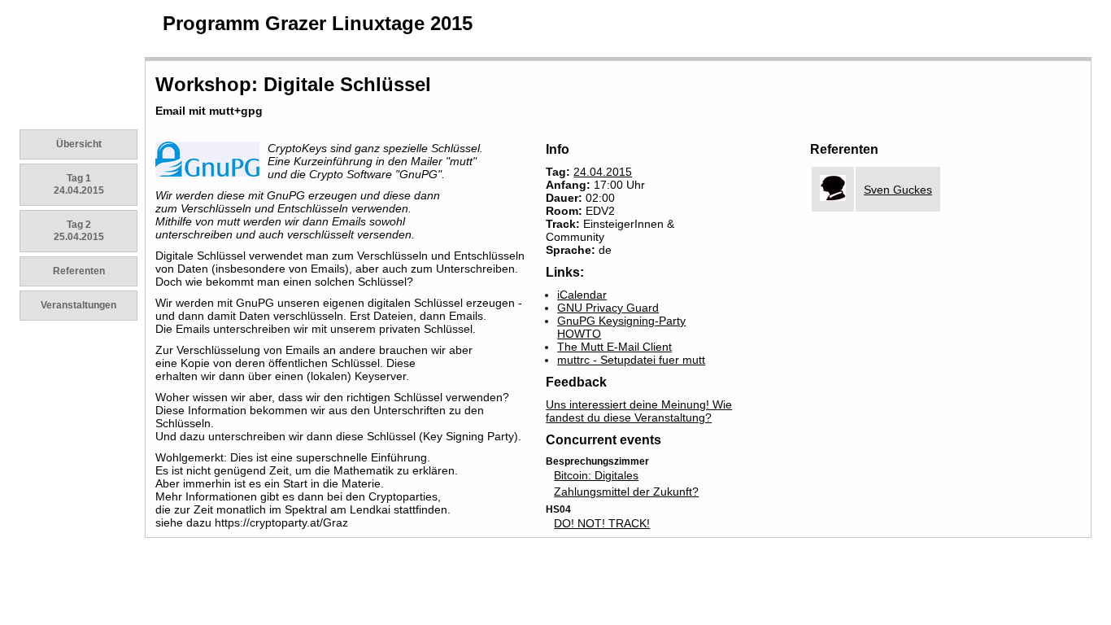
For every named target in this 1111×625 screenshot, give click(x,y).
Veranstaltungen (78, 305)
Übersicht (79, 144)
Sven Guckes (898, 189)
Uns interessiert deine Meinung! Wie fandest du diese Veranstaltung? (639, 411)
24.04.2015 (602, 171)
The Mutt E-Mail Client (614, 346)
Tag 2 (79, 231)
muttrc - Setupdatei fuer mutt (631, 359)
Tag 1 (79, 184)
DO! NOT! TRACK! (602, 523)
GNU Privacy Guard (608, 307)
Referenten (79, 271)
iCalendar (582, 294)
